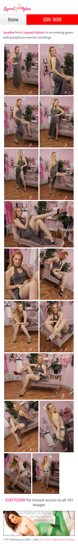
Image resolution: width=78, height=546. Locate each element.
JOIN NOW (52, 20)
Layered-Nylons (34, 32)
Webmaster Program (64, 540)
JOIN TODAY (15, 500)
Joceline (9, 32)
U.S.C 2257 (45, 540)
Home (13, 20)
